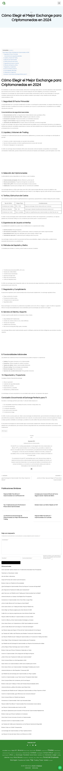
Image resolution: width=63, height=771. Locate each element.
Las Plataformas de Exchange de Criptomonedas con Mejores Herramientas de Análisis (22, 643)
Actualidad (4, 750)
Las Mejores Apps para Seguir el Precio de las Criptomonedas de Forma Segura (21, 630)
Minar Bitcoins (18, 757)
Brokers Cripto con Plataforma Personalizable (12, 583)
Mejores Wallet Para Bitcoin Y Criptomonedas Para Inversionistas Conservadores (21, 704)
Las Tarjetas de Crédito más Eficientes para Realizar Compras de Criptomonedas (21, 633)
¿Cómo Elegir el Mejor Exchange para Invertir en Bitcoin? (15, 646)
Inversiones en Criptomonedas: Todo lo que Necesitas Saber (16, 700)
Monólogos (31, 757)
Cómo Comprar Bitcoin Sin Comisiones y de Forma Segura (15, 680)
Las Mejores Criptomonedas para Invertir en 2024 (13, 707)
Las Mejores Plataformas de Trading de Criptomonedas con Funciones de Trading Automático (24, 636)
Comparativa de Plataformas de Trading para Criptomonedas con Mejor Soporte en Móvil (23, 690)
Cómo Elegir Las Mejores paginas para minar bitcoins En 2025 (16, 610)
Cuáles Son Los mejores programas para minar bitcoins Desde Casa (18, 613)
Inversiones (48, 755)
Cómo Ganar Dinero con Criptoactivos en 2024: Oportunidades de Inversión (19, 623)
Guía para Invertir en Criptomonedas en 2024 (12, 720)
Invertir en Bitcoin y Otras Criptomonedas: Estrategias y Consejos (17, 620)
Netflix (35, 757)
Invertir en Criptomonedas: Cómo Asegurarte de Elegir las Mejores (17, 653)
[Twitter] (27, 745)
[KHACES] (4, 3)
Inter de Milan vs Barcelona (8, 576)
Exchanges (4, 430)
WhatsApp (50, 760)
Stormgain (13, 760)
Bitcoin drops (26, 750)
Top (31, 760)
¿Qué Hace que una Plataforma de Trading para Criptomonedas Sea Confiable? (21, 593)
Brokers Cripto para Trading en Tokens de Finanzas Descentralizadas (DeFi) (20, 683)
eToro (11, 755)
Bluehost (39, 765)
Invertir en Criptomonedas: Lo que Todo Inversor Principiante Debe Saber (19, 677)
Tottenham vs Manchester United (9, 573)
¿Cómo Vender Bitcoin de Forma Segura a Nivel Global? (15, 603)
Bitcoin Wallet (33, 750)
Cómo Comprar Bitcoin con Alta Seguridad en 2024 (13, 660)
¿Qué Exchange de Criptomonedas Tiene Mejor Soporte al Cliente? (15, 477)
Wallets (46, 760)
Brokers (38, 750)
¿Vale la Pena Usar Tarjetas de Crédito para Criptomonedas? (16, 657)
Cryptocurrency (57, 752)
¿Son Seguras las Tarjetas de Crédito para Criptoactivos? (15, 589)
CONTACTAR (28, 768)
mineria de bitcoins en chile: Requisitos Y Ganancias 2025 (15, 670)
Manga (11, 757)
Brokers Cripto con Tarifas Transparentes (11, 727)
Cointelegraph (40, 752)
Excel (14, 755)
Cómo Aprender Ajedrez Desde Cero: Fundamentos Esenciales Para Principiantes (21, 569)
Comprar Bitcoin (48, 752)
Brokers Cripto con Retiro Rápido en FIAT (46, 504)
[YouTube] (36, 745)
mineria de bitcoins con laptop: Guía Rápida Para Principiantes (16, 596)
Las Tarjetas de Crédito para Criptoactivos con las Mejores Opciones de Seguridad (21, 724)
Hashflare (40, 755)
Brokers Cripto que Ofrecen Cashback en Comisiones (14, 714)
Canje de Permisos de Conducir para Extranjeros (13, 579)
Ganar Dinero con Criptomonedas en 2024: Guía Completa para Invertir (18, 663)
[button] (60, 768)
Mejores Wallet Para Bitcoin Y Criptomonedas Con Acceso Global (17, 616)
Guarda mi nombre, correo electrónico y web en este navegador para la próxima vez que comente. (52, 557)
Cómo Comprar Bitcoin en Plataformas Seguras (13, 697)
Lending (59, 755)
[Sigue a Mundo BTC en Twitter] (31, 469)
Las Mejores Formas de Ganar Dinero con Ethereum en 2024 (16, 734)
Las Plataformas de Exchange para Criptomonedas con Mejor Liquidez (18, 673)
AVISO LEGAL (35, 768)
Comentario (5, 539)
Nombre (4, 558)
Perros (41, 757)
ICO (43, 755)
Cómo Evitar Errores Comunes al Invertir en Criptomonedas (16, 717)
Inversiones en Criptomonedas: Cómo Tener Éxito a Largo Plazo (16, 600)
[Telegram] (30, 745)
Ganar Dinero (33, 755)
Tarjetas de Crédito (24, 760)
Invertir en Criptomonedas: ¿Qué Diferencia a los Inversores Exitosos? (18, 693)
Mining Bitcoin (25, 757)
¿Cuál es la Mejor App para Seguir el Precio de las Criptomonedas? (49, 477)
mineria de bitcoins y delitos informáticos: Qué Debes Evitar (15, 687)
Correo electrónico (27, 558)
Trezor (41, 760)
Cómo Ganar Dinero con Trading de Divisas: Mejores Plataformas (17, 606)
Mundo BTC (31, 441)
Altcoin (9, 750)
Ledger (54, 755)
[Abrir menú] (59, 3)
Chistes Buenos (57, 750)
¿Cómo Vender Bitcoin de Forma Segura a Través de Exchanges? (17, 626)
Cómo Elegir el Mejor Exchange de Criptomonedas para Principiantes (18, 640)
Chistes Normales (26, 752)
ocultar (11, 50)
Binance (21, 750)
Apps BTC (14, 750)
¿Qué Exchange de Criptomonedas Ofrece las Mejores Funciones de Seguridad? (21, 586)
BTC (31, 12)
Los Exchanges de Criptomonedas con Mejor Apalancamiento (16, 730)
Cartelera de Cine (44, 750)
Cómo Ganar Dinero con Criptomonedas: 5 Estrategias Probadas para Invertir (20, 667)
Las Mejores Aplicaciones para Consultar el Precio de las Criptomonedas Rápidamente (22, 710)
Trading (36, 760)
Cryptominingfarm (5, 755)
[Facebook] (33, 745)
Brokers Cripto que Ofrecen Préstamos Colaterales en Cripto (16, 650)
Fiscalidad (26, 755)
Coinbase (33, 753)
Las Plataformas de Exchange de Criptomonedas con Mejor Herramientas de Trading (15, 517)
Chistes (51, 750)
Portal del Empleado (51, 757)
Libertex (6, 757)
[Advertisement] (31, 38)
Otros (37, 757)
